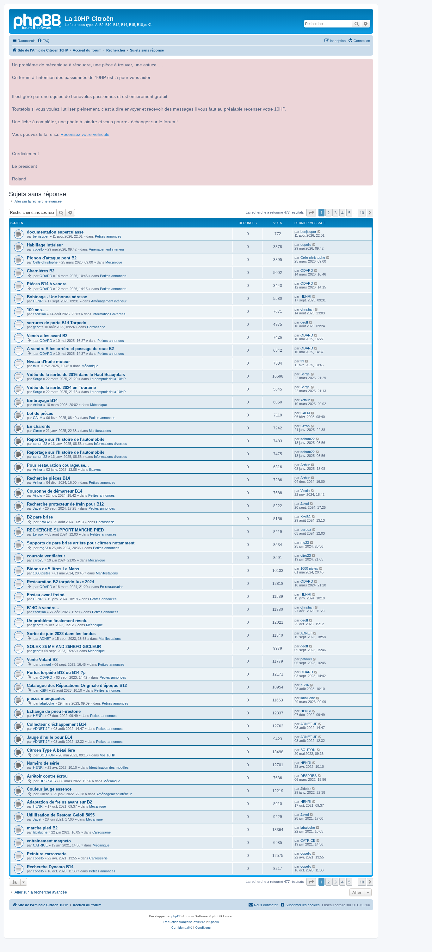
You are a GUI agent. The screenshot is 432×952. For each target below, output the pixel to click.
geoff (36, 327)
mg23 (44, 548)
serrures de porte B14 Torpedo (56, 322)
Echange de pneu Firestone (54, 711)
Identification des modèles (109, 767)
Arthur (37, 405)
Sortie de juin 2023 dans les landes (61, 633)
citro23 (38, 560)
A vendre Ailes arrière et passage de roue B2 (70, 348)
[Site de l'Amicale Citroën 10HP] (37, 20)
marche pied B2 (42, 828)
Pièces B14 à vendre (46, 284)
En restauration (111, 587)
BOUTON (47, 755)
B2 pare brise (40, 517)
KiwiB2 (45, 522)
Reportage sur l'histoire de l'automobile (65, 439)
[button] (311, 212)
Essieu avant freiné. (46, 594)
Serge (37, 379)
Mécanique (113, 262)
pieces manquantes (46, 698)
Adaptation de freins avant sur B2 (59, 802)
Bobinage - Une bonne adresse (57, 296)
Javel (37, 508)
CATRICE (40, 845)
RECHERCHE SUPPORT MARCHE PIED (65, 530)
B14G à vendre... (43, 607)
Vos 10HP (107, 755)
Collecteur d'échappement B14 (56, 724)
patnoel (45, 664)
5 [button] (349, 212)
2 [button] (328, 212)
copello (38, 249)
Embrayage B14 (42, 400)
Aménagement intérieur (106, 249)
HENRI (38, 301)
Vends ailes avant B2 (47, 335)
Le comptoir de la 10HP (108, 379)
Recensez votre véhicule (84, 134)
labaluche (47, 703)
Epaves (95, 469)
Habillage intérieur (45, 245)
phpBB (176, 916)
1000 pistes (42, 573)
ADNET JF (41, 729)
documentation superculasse (55, 232)
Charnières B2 (40, 271)
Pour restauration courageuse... (58, 465)
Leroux (38, 534)
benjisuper (41, 236)
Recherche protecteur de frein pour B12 (65, 504)
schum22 (40, 444)
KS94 (44, 690)
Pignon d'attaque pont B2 (52, 258)
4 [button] (342, 212)
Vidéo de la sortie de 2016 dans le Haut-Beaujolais (76, 374)
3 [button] (335, 212)
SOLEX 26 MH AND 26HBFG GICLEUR (64, 646)
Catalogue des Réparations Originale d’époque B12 (77, 685)
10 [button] (362, 212)
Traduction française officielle (184, 922)
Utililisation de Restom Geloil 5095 (61, 815)
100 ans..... (37, 309)
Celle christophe (45, 262)
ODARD (46, 276)
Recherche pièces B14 (48, 478)
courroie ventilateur (46, 556)
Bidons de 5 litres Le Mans (53, 569)
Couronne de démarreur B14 (54, 491)
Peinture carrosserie (46, 854)
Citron (37, 431)
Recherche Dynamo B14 (50, 866)
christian (39, 314)
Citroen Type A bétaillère (51, 750)
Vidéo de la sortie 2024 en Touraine (61, 387)
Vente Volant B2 (42, 659)
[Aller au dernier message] (319, 231)
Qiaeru (214, 922)
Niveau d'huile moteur (48, 361)
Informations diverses (109, 314)
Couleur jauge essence (49, 789)
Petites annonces (108, 236)
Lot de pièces (40, 413)
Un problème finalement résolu (57, 620)
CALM (37, 418)
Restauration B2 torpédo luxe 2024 (60, 581)
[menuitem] (43, 41)
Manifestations (100, 431)
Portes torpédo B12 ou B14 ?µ (56, 672)
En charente (38, 426)
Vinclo (37, 495)
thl (34, 366)
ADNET (45, 638)
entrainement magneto (49, 841)
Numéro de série (43, 763)
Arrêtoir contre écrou (47, 776)
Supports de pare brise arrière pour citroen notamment (80, 543)
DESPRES (48, 781)
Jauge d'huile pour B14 (49, 737)
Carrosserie (96, 327)
